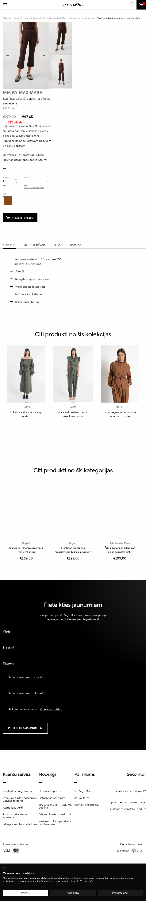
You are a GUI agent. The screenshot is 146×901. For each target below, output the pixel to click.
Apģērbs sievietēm (36, 18)
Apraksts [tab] (9, 245)
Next (44, 55)
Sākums (7, 18)
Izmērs (27, 177)
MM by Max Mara (22, 92)
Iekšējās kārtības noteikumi (20, 824)
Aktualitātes (81, 798)
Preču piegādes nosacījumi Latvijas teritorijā (20, 799)
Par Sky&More (83, 791)
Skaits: (6, 177)
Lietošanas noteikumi (52, 798)
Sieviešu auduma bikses (82, 18)
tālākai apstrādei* (51, 709)
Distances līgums (50, 791)
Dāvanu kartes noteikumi (55, 814)
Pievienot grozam (23, 217)
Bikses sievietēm (57, 18)
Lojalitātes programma (17, 791)
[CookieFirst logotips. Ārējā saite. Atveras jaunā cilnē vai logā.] (4, 869)
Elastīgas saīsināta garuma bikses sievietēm (118, 18)
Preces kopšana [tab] (34, 245)
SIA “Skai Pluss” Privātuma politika (55, 806)
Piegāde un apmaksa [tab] (67, 245)
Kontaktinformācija (86, 804)
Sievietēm (19, 18)
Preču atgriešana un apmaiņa (16, 816)
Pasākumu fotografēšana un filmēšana (55, 823)
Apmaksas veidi (13, 807)
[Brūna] (7, 201)
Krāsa (5, 194)
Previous (7, 55)
